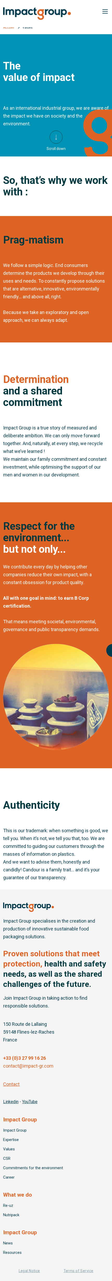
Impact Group (15, 1130)
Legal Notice (29, 1271)
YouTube (30, 1101)
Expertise (11, 1139)
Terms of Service (79, 1271)
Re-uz (8, 1205)
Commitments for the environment (33, 1168)
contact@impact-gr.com (28, 1066)
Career (9, 1177)
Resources (12, 1252)
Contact (11, 1084)
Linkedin (10, 1101)
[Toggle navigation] (105, 11)
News (8, 1243)
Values (9, 1149)
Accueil (8, 27)
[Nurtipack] (28, 907)
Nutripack (11, 1215)
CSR (6, 1158)
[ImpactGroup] (56, 13)
